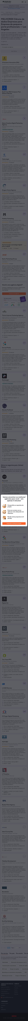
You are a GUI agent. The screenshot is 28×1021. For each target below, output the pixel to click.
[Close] (25, 496)
